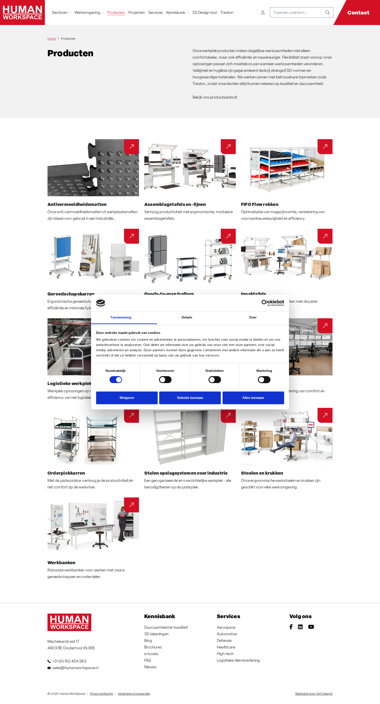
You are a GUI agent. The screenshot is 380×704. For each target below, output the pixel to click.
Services (155, 12)
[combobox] (296, 12)
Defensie (224, 640)
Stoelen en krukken (262, 473)
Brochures (153, 647)
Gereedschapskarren (71, 294)
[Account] (263, 12)
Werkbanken (61, 562)
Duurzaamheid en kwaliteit (166, 627)
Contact (358, 12)
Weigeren (127, 398)
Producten (116, 12)
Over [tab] (253, 317)
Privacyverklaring (101, 694)
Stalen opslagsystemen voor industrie (186, 473)
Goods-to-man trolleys (169, 294)
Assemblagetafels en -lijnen (175, 204)
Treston (227, 12)
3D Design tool (204, 12)
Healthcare (226, 647)
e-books (151, 653)
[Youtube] (311, 627)
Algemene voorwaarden (134, 694)
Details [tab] (187, 317)
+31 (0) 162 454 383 (69, 661)
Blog (148, 640)
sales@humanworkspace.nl (75, 667)
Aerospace (226, 627)
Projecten (136, 12)
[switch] (165, 379)
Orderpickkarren (66, 473)
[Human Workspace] (22, 12)
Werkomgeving (87, 12)
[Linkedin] (300, 627)
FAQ (147, 660)
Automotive (227, 633)
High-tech (225, 653)
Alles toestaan (253, 398)
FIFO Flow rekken (259, 204)
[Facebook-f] (291, 627)
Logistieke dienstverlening (238, 660)
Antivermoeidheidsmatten (77, 204)
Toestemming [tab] (120, 317)
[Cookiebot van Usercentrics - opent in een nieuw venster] (265, 303)
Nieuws (150, 666)
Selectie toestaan (190, 398)
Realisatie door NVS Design (313, 694)
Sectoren (60, 12)
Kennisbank (175, 12)
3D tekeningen (156, 633)
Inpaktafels (253, 294)
